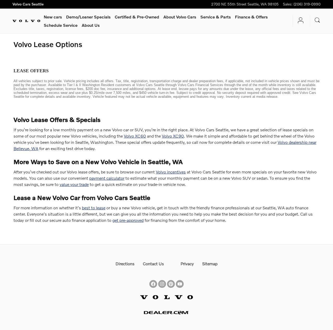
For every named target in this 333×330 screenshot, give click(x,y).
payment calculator (106, 178)
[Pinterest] (171, 279)
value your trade (74, 184)
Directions (125, 263)
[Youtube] (180, 279)
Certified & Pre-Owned (137, 16)
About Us (91, 25)
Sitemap (209, 263)
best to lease (93, 207)
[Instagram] (162, 279)
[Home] (26, 21)
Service (215, 16)
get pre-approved (128, 220)
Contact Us (153, 263)
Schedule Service (61, 25)
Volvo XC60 (135, 135)
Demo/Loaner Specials (88, 16)
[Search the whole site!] (317, 20)
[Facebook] (153, 279)
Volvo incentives (171, 171)
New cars (53, 16)
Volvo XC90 (173, 135)
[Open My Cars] (299, 21)
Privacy (187, 263)
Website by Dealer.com (166, 312)
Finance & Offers (251, 16)
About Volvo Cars (179, 16)
